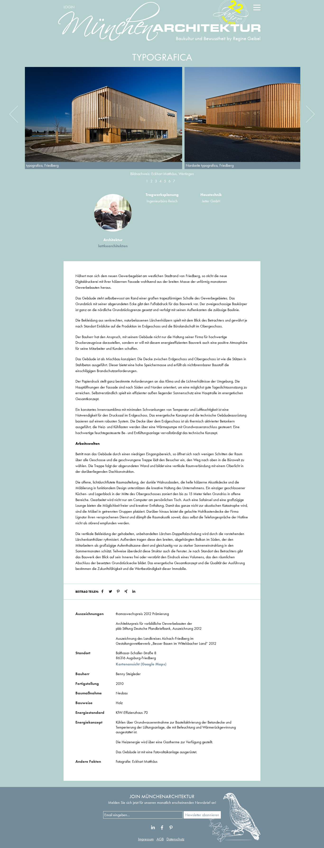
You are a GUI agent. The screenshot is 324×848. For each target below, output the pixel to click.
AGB (160, 839)
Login (69, 7)
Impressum (146, 839)
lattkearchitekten (113, 245)
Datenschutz (175, 839)
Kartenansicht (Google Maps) (141, 664)
